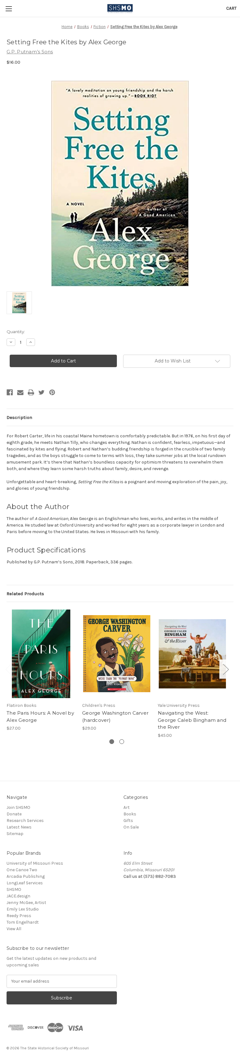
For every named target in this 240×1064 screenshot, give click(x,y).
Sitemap (15, 833)
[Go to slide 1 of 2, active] (111, 741)
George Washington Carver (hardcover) (115, 716)
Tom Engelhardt (23, 922)
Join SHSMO (18, 807)
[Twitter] (41, 392)
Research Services (25, 820)
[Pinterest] (52, 392)
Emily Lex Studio (23, 909)
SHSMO (14, 889)
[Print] (31, 392)
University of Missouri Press (35, 863)
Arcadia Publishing (26, 876)
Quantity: (16, 331)
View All (14, 928)
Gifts (128, 820)
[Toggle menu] (8, 8)
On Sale (131, 827)
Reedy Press (19, 915)
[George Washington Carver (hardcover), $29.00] (116, 654)
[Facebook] (10, 392)
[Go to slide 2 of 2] (121, 741)
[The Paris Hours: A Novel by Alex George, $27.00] (41, 654)
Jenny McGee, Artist (26, 902)
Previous (8, 668)
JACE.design (18, 896)
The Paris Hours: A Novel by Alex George (40, 716)
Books (129, 814)
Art (126, 807)
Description (19, 417)
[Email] (20, 392)
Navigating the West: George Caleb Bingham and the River (192, 720)
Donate (14, 814)
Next (225, 668)
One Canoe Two (22, 869)
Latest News (19, 827)
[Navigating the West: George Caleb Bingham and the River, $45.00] (192, 654)
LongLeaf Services (25, 883)
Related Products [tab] (25, 593)
